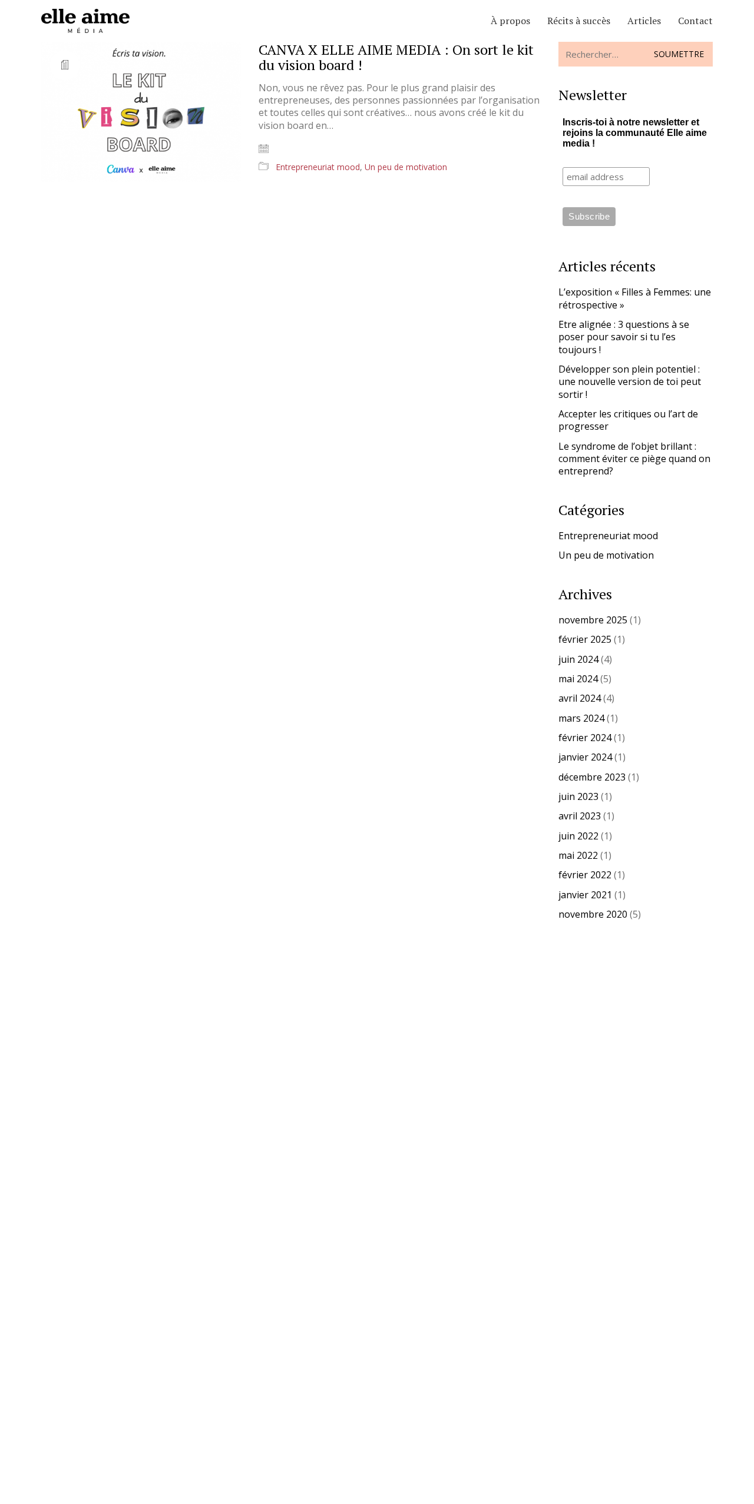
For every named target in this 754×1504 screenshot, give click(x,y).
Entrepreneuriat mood (318, 167)
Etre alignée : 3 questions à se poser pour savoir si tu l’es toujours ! (623, 337)
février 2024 (584, 738)
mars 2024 (581, 718)
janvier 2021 (585, 895)
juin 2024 (578, 659)
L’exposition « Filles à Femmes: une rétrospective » (634, 298)
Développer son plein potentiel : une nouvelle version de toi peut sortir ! (629, 382)
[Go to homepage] (85, 21)
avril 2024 (579, 698)
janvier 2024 (585, 757)
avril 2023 (579, 816)
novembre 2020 (592, 914)
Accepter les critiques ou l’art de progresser (628, 420)
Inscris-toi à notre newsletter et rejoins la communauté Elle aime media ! (635, 132)
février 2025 (584, 639)
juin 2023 (578, 797)
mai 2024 (578, 679)
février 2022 (584, 875)
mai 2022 (578, 855)
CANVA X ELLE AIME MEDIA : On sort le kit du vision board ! (396, 57)
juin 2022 (578, 836)
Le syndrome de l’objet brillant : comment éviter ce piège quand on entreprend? (634, 459)
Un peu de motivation (406, 167)
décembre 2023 (592, 777)
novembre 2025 (592, 620)
